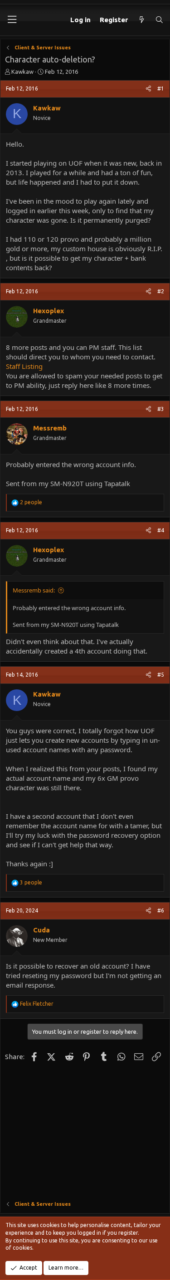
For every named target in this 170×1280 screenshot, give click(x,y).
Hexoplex (48, 311)
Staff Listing (24, 366)
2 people (31, 502)
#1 (160, 88)
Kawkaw (22, 71)
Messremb (50, 428)
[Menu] (12, 19)
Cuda (41, 930)
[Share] (148, 89)
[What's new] (141, 19)
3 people (31, 882)
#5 (160, 675)
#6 (160, 910)
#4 (160, 530)
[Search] (159, 19)
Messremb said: (34, 590)
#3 (160, 409)
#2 (160, 291)
